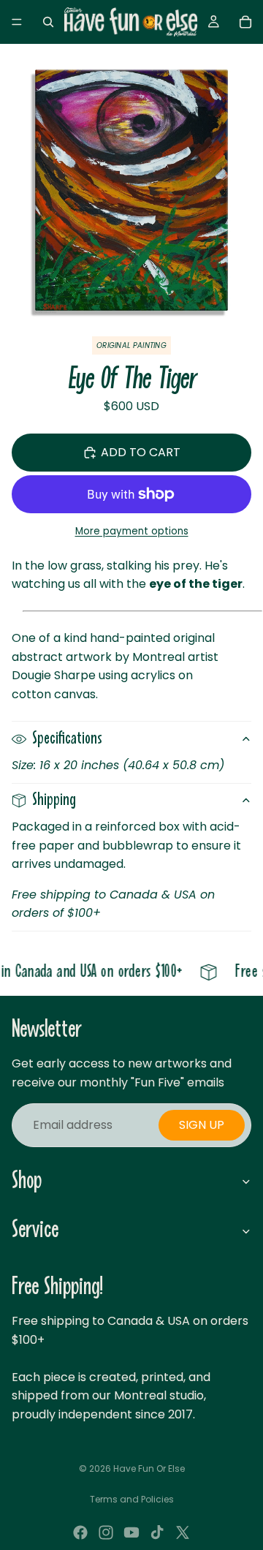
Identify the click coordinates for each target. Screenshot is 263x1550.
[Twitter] (182, 1532)
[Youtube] (131, 1532)
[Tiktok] (157, 1532)
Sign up (201, 1124)
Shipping (54, 800)
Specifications (67, 739)
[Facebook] (80, 1532)
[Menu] (17, 22)
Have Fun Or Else (149, 1468)
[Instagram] (106, 1532)
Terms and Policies (132, 1499)
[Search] (48, 22)
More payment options (131, 531)
